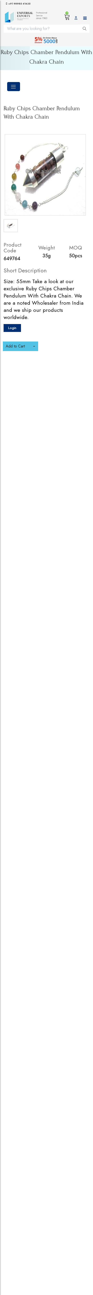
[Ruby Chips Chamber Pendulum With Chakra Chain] (45, 174)
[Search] (84, 28)
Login (12, 327)
